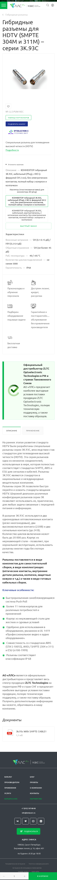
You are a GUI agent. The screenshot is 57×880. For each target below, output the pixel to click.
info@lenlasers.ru (28, 812)
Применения (10, 788)
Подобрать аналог (17, 124)
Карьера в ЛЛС (10, 798)
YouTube (33, 821)
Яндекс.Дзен (41, 821)
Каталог (8, 777)
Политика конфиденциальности (39, 863)
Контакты (34, 793)
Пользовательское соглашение (15, 863)
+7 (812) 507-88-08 (29, 808)
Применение (33, 430)
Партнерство (36, 798)
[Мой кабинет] (52, 5)
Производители (11, 782)
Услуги (7, 793)
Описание (11, 430)
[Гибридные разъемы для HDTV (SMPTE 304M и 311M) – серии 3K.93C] (29, 76)
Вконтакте (17, 821)
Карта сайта (35, 871)
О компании (36, 788)
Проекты (34, 782)
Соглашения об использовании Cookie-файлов (26, 868)
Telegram (25, 821)
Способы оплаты (23, 871)
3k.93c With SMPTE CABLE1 (31, 731)
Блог (32, 777)
